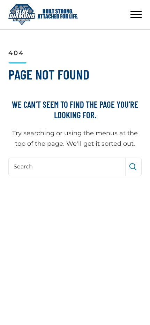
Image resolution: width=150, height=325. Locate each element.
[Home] (43, 15)
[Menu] (136, 14)
